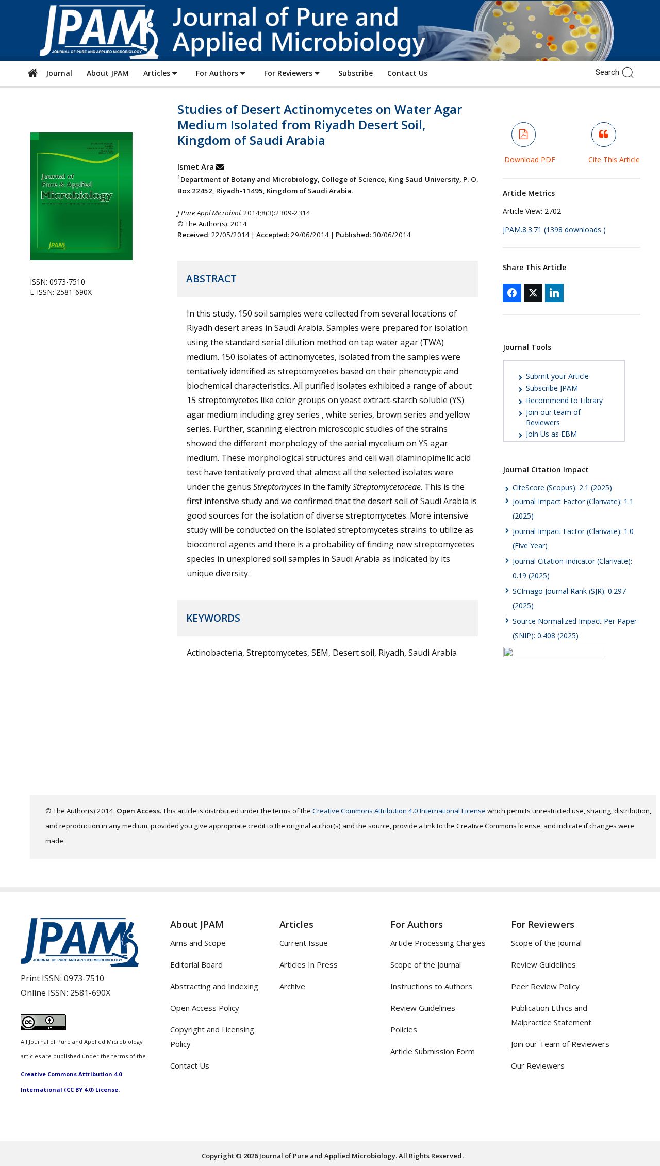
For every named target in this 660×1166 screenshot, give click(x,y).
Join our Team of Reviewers (560, 1044)
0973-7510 (84, 978)
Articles (157, 73)
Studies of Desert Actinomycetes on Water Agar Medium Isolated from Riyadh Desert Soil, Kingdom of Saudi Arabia (319, 124)
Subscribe (355, 73)
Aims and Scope (198, 943)
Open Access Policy (204, 1008)
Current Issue (303, 943)
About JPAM (108, 73)
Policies (403, 1029)
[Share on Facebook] (512, 293)
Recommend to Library (564, 400)
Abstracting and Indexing (214, 986)
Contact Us (407, 73)
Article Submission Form (432, 1051)
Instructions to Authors (431, 986)
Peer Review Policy (545, 986)
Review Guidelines (422, 1008)
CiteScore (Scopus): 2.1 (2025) (562, 487)
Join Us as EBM (551, 434)
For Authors (218, 73)
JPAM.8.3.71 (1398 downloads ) (554, 230)
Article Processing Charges (438, 943)
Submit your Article (557, 376)
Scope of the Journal (425, 964)
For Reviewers (289, 73)
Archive (292, 986)
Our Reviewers (538, 1065)
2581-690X (90, 992)
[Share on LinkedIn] (554, 293)
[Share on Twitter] (533, 293)
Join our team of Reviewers (553, 417)
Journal (57, 73)
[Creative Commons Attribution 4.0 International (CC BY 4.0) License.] (43, 1027)
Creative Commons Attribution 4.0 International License (399, 810)
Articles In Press (308, 964)
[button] (630, 71)
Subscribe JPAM (552, 388)
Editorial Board (196, 964)
